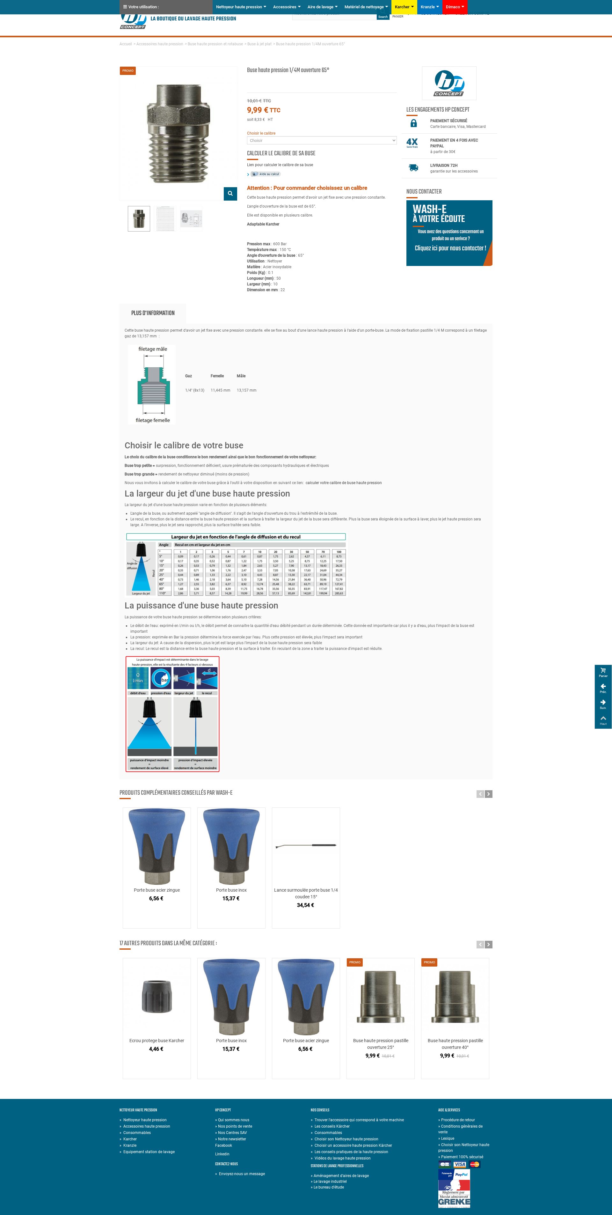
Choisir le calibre (261, 133)
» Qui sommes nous (232, 1120)
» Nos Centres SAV (231, 1132)
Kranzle (428, 6)
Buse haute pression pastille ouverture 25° (380, 1044)
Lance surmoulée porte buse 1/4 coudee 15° (306, 893)
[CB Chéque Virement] (465, 1164)
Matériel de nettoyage (364, 6)
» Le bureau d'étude (327, 1187)
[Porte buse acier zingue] (306, 996)
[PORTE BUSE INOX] (231, 846)
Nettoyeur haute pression (239, 6)
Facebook (223, 1145)
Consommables (135, 1132)
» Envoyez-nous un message (240, 1174)
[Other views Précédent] (123, 219)
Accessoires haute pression (159, 44)
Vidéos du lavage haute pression (341, 1158)
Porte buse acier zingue (157, 890)
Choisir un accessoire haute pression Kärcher (351, 1145)
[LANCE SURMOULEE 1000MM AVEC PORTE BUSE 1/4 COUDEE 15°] (306, 846)
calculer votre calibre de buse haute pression (344, 483)
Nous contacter (424, 192)
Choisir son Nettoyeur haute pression (344, 1139)
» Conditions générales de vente (460, 1129)
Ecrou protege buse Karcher (156, 1040)
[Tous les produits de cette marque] (449, 83)
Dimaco (453, 6)
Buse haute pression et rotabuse (215, 44)
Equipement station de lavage (147, 1152)
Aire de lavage (320, 6)
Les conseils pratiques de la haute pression (349, 1152)
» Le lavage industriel (329, 1181)
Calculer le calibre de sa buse (281, 154)
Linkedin (222, 1154)
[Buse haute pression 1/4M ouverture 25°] (139, 219)
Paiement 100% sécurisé (460, 1157)
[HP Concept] (178, 17)
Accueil (126, 44)
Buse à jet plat (259, 44)
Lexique (446, 1138)
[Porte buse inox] (231, 996)
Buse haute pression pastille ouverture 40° (455, 1044)
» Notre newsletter (230, 1139)
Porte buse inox (231, 890)
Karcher (402, 6)
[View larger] (230, 194)
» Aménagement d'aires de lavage (340, 1176)
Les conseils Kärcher (330, 1126)
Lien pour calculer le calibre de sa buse (280, 165)
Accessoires (284, 6)
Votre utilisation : (143, 6)
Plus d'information (153, 313)
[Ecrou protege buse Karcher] (157, 996)
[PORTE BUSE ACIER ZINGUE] (157, 846)
